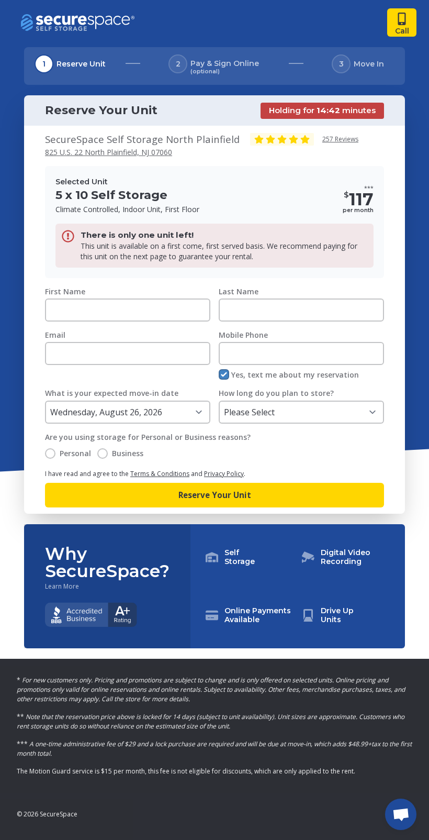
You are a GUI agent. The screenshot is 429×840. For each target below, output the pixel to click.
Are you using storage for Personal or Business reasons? (148, 437)
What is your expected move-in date (111, 393)
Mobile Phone (243, 335)
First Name (65, 291)
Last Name (238, 291)
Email (55, 335)
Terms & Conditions (159, 473)
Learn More (62, 586)
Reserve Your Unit (214, 495)
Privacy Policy (224, 473)
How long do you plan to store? (276, 393)
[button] (297, 586)
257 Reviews (340, 139)
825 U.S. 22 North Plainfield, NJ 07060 (108, 152)
